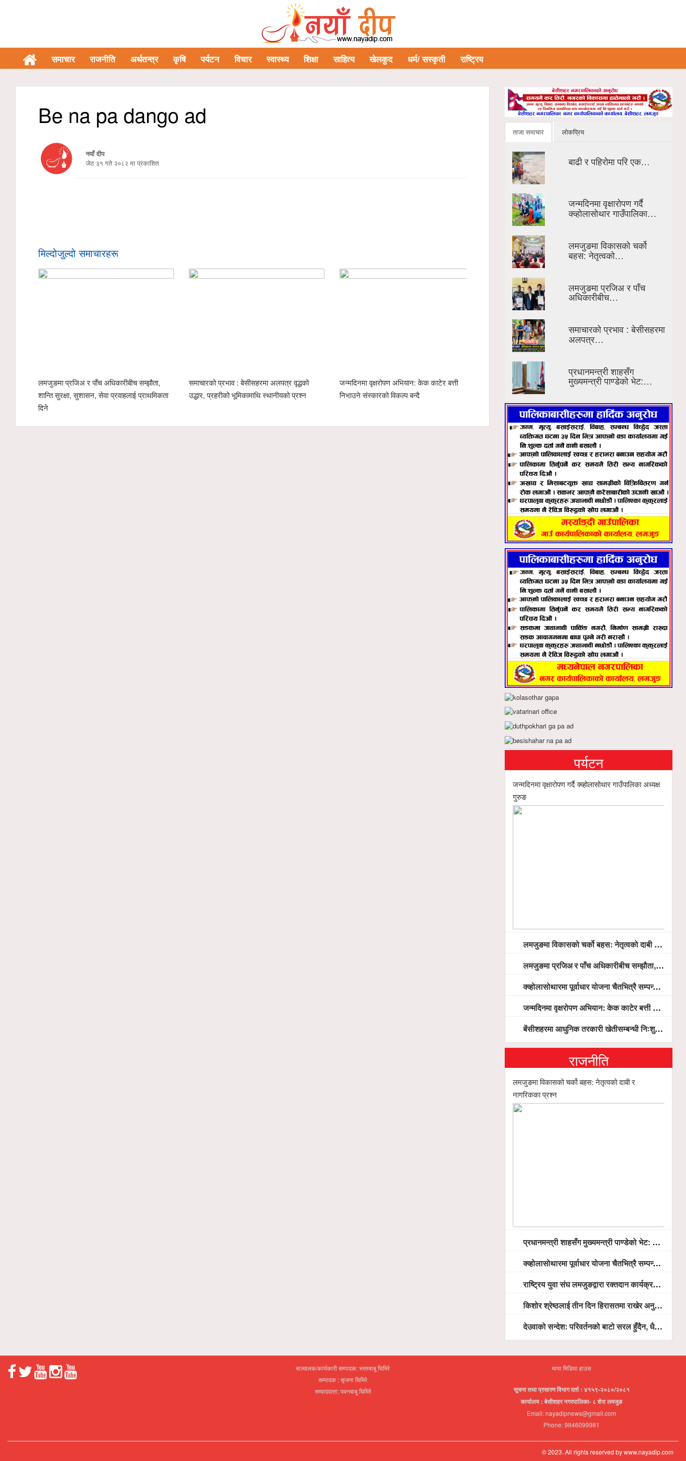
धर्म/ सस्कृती (426, 59)
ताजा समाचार (528, 132)
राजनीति (103, 59)
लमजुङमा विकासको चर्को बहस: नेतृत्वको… (607, 250)
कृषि (179, 59)
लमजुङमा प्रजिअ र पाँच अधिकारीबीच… (606, 292)
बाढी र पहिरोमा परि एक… (609, 161)
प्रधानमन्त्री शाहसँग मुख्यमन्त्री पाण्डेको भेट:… (610, 376)
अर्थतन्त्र (144, 59)
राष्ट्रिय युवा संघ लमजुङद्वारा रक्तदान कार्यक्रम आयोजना (602, 1284)
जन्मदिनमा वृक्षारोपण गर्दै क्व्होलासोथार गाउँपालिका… (612, 207)
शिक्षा (311, 59)
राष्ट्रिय (472, 59)
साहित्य (344, 59)
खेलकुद (381, 59)
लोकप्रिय (573, 132)
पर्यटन (210, 59)
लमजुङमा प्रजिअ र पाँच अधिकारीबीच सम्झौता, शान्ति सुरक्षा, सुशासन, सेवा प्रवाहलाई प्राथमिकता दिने (103, 395)
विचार (243, 59)
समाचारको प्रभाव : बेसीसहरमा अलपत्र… (616, 333)
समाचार (63, 59)
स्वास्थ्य (278, 59)
